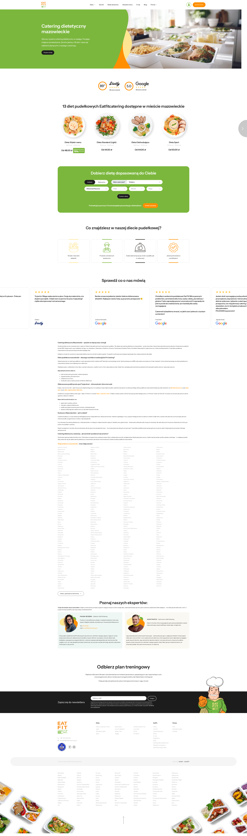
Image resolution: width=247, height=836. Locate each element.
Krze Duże (60, 507)
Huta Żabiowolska (96, 481)
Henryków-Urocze (129, 479)
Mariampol (94, 515)
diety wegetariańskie (70, 390)
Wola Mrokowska (128, 575)
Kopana (126, 503)
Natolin (126, 526)
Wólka (158, 575)
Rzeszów (136, 789)
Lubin (97, 791)
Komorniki (159, 500)
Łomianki (126, 511)
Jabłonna (93, 483)
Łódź (97, 798)
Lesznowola (61, 511)
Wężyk (158, 569)
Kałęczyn (158, 490)
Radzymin (126, 547)
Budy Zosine (159, 456)
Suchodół (60, 560)
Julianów (93, 490)
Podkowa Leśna (95, 541)
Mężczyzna (101, 182)
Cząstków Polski (95, 464)
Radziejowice (160, 545)
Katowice (79, 803)
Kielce (78, 805)
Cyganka (158, 462)
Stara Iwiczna (160, 556)
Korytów (158, 503)
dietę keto (79, 390)
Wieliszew (126, 571)
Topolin (93, 566)
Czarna (60, 464)
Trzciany (158, 566)
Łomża (98, 796)
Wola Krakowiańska (96, 575)
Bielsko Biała (61, 782)
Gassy (125, 471)
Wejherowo (175, 775)
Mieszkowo (159, 517)
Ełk (59, 805)
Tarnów (155, 794)
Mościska (93, 522)
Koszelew (93, 505)
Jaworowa (159, 488)
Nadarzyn (60, 526)
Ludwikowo (127, 513)
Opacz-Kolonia (95, 530)
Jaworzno (79, 796)
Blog (145, 5)
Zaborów (93, 581)
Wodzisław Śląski (177, 780)
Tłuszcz (60, 566)
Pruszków (60, 543)
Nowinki (93, 528)
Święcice (158, 560)
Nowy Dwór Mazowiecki (130, 528)
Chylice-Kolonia (160, 460)
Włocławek (175, 777)
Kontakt (175, 731)
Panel (188, 4)
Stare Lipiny (127, 558)
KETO (135, 731)
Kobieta (89, 182)
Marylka (60, 517)
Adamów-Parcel (62, 447)
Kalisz (78, 800)
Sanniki (158, 549)
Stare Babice (61, 558)
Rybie (125, 549)
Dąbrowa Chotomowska (97, 466)
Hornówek (61, 481)
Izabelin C (126, 481)
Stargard (155, 777)
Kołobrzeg (99, 775)
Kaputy (126, 494)
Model (158, 520)
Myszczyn (159, 524)
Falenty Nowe (94, 471)
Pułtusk (126, 543)
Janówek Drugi (62, 488)
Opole (116, 780)
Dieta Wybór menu (73, 142)
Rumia (135, 784)
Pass (157, 534)
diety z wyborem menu (103, 393)
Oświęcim (118, 789)
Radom (60, 545)
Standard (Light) (101, 731)
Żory (173, 803)
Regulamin (156, 738)
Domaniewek (160, 466)
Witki (92, 573)
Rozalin (93, 549)
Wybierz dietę (47, 52)
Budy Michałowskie (129, 456)
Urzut (59, 569)
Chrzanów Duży (62, 460)
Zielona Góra (175, 800)
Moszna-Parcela (128, 522)
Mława (125, 520)
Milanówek (61, 520)
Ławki (92, 509)
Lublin (97, 794)
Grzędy (158, 477)
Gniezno (79, 782)
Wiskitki (60, 573)
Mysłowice (99, 805)
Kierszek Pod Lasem (129, 498)
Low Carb (136, 729)
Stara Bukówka (128, 556)
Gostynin (159, 473)
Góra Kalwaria (94, 473)
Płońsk (60, 541)
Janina (92, 485)
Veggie (117, 734)
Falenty (60, 471)
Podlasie (126, 541)
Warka (92, 569)
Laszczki (60, 509)
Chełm (60, 791)
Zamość (174, 789)
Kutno (97, 782)
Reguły (60, 549)
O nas (138, 5)
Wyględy (158, 577)
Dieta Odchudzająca (140, 142)
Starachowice (157, 775)
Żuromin (158, 586)
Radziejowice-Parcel (63, 547)
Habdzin (93, 479)
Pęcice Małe (127, 537)
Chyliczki (60, 462)
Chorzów (60, 794)
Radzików (93, 547)
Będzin (60, 775)
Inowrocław (80, 791)
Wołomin (126, 577)
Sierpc (125, 552)
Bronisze (60, 456)
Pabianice (117, 794)
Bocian (125, 454)
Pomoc (153, 5)
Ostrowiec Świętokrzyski (122, 784)
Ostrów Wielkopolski (121, 787)
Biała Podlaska (62, 777)
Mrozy (59, 524)
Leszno (158, 509)
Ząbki (59, 581)
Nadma (93, 526)
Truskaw (126, 566)
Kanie (92, 494)
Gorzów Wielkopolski (83, 784)
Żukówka (93, 586)
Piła (116, 800)
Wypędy (93, 579)
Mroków (158, 522)
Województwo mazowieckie (68, 444)
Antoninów (159, 447)
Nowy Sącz (118, 775)
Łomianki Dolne (160, 511)
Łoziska (60, 513)
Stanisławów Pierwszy (64, 556)
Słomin (158, 552)
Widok (92, 571)
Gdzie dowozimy (112, 5)
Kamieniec (126, 492)
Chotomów (127, 458)
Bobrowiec (94, 454)
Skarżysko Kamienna (140, 798)
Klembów (60, 500)
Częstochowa (62, 798)
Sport (97, 734)
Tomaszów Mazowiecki (159, 798)
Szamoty (60, 562)
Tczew (154, 796)
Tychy (154, 803)
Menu (155, 734)
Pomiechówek (160, 541)
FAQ (174, 727)
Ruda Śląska (137, 782)
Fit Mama (136, 734)
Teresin (158, 564)
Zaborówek (127, 581)
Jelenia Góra (80, 798)
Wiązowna (61, 571)
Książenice (93, 507)
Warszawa (126, 569)
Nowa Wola (61, 528)
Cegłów (60, 458)
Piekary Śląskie (119, 798)
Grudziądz (80, 789)
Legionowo (127, 509)
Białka (158, 449)
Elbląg (59, 803)
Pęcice (92, 537)
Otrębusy (126, 532)
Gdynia (79, 775)
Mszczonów (94, 524)
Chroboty (159, 458)
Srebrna (158, 554)
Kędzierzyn (94, 496)
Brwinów (93, 456)
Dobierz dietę (123, 196)
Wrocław (174, 784)
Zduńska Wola (176, 796)
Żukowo (126, 586)
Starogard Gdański (158, 780)
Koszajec (60, 505)
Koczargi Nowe (128, 500)
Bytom (60, 789)
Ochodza (60, 530)
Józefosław (61, 490)
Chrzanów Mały (95, 460)
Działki (92, 468)
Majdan (60, 515)
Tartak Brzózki (127, 564)
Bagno (92, 449)
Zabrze (174, 787)
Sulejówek (126, 560)
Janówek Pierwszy (96, 488)
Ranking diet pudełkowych (161, 743)
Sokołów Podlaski (128, 554)
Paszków (60, 537)
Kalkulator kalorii (177, 729)
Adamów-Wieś (95, 447)
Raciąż (158, 543)
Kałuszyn (93, 492)
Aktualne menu (127, 5)
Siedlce (93, 552)
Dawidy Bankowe (128, 466)
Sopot (135, 805)
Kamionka (159, 492)
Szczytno (159, 562)
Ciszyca (126, 462)
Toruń (154, 800)
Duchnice (60, 468)
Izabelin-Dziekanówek (162, 481)
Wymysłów (61, 579)
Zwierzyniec (61, 588)
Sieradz (136, 796)
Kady (125, 490)
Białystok (60, 780)
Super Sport (118, 727)
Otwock (158, 532)
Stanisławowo (94, 556)
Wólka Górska (62, 577)
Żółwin (59, 586)
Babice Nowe (61, 449)
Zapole (60, 583)
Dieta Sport (174, 142)
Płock (158, 539)
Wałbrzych (156, 805)
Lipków (93, 511)
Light (97, 729)
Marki (158, 515)
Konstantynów (95, 503)
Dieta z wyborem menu (103, 727)
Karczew (158, 494)
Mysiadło (126, 524)
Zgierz (173, 798)
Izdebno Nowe (62, 483)
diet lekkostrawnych (176, 388)
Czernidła (126, 464)
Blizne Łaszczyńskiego (64, 454)
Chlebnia (93, 458)
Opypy (125, 530)
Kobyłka (93, 500)
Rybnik (136, 787)
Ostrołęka (60, 532)
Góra (59, 473)
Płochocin (126, 539)
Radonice (93, 545)
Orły (157, 530)
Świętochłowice (157, 789)
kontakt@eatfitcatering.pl (90, 628)
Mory (59, 522)
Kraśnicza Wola (160, 505)
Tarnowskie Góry (158, 791)
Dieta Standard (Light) (107, 142)
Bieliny (158, 451)
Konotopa (60, 503)
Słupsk (136, 803)
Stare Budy (94, 558)
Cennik (101, 5)
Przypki (93, 543)
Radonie (126, 545)
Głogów (79, 780)
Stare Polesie (160, 558)
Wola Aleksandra (62, 575)
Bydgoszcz (61, 787)
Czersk (158, 464)
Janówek (158, 485)
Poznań (136, 773)
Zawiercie (174, 791)
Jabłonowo (127, 483)
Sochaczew (94, 554)
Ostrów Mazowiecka (96, 532)
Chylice (126, 460)
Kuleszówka (159, 507)
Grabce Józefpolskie (63, 475)
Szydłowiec (61, 564)
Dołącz (152, 698)
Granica (60, 477)
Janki (125, 485)
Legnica (98, 787)
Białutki (93, 451)
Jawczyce (126, 488)
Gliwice (79, 777)
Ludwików (93, 513)
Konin (97, 777)
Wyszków (126, 579)
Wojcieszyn (159, 573)
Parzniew (126, 534)
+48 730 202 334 (65, 738)
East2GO (186, 761)
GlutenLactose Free (139, 727)
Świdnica (155, 787)
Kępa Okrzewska (161, 496)
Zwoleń (93, 588)
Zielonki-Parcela (128, 583)
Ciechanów (94, 462)
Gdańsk (79, 773)
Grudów (126, 477)
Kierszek (93, 498)
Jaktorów (159, 483)
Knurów (98, 773)
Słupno (60, 554)
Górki (125, 473)
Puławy (136, 777)
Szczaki (93, 562)
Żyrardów (126, 588)
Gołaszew (159, 471)
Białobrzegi (61, 451)
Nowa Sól (117, 773)
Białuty (125, 451)
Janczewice (61, 485)
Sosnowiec (156, 773)
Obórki (158, 528)
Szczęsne (126, 562)
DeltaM (181, 761)
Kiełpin (59, 498)
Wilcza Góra (159, 571)
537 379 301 (85, 626)
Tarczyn (93, 564)
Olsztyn (117, 777)
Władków (126, 573)
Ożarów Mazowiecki (96, 534)
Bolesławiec (61, 784)
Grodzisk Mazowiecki (96, 477)
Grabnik (93, 475)
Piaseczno (159, 537)
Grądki (125, 475)
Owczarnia (61, 534)
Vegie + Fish (118, 731)
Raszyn (158, 547)
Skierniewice (137, 800)
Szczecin (155, 784)
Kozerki (126, 505)
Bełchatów (61, 773)
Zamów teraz (199, 5)
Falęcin (158, 468)
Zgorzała (93, 583)
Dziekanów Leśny (128, 468)
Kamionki (60, 494)
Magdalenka (159, 513)
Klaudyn (158, 498)
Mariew (126, 515)
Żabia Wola (159, 579)
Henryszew (159, 479)
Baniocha (126, 449)
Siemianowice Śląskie (140, 794)
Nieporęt (158, 526)
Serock (60, 552)
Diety (91, 5)
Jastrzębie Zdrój (81, 794)
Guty (59, 479)
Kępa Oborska (127, 496)
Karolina (60, 496)
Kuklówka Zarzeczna (129, 507)
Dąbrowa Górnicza (63, 800)
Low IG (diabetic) (120, 729)
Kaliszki (60, 492)
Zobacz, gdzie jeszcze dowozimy (69, 593)
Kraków (98, 780)
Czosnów (60, 466)
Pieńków (93, 539)
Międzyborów (127, 517)
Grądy (158, 475)
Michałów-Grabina (96, 517)
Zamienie (159, 581)
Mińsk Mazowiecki (96, 520)
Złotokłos (159, 583)
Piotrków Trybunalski (121, 803)
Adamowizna (127, 447)
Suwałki (155, 782)
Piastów (60, 539)
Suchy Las (93, 560)
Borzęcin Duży (160, 454)
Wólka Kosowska (95, 577)
